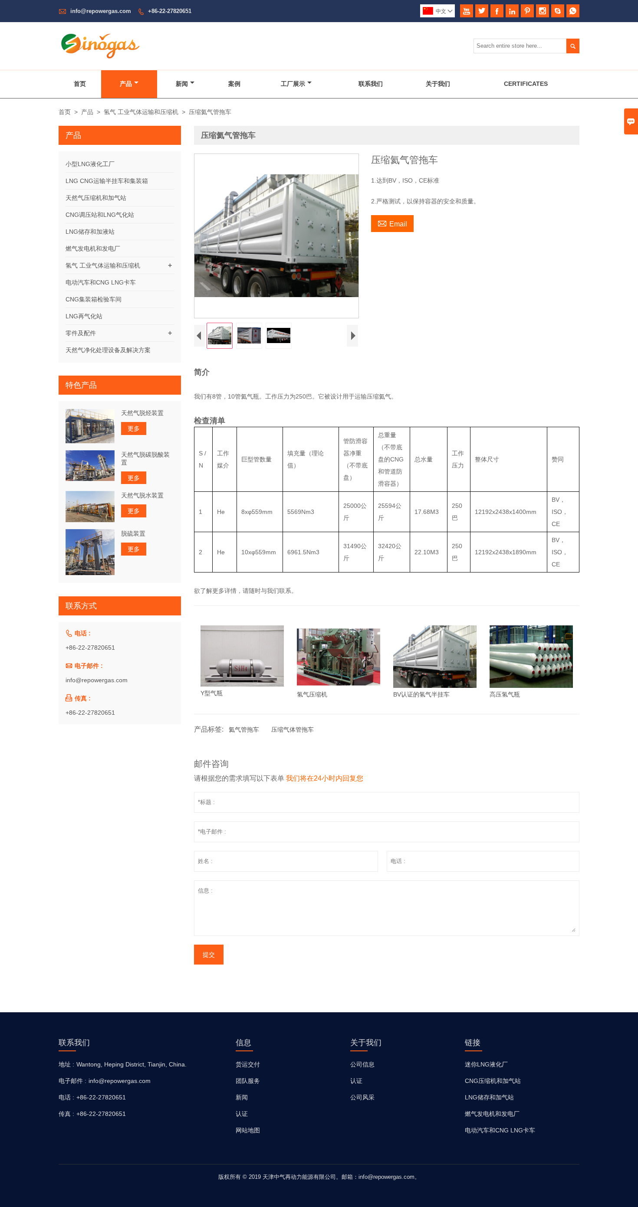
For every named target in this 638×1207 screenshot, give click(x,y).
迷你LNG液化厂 (486, 1064)
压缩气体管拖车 (292, 729)
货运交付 (248, 1064)
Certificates (526, 83)
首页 (80, 83)
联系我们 (370, 83)
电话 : (66, 1097)
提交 (209, 954)
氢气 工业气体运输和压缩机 (141, 111)
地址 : (66, 1064)
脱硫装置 (133, 533)
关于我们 (438, 83)
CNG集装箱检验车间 (94, 299)
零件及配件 (81, 333)
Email (392, 223)
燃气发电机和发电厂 (93, 248)
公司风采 (362, 1097)
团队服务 (248, 1080)
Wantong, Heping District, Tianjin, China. (131, 1064)
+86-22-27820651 (169, 11)
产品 (126, 83)
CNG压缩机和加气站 (493, 1080)
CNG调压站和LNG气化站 (100, 214)
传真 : (66, 1113)
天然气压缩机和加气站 (96, 197)
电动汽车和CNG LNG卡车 (101, 282)
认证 (242, 1113)
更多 (134, 428)
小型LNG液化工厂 (90, 163)
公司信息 (362, 1064)
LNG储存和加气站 (489, 1097)
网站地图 (248, 1130)
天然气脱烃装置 (142, 412)
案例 (234, 83)
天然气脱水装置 (142, 494)
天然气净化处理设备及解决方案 (108, 350)
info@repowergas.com (100, 11)
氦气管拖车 (244, 729)
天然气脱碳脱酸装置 (145, 458)
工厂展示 (293, 83)
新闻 (182, 83)
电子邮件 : (72, 1080)
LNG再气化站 (84, 316)
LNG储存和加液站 (90, 231)
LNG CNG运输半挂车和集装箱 (107, 180)
